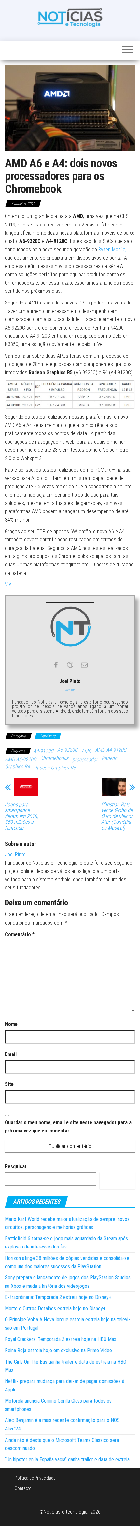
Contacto (23, 1488)
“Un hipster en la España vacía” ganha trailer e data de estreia (67, 1459)
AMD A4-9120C (110, 750)
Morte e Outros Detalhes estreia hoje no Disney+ (55, 1308)
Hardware (47, 736)
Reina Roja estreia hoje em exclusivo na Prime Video (58, 1350)
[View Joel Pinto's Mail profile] (84, 664)
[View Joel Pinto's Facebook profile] (55, 664)
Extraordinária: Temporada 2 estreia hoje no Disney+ (58, 1297)
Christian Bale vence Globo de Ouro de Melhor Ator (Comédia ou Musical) (117, 816)
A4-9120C (43, 751)
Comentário (20, 934)
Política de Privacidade (35, 1478)
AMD (86, 751)
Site (9, 1084)
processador (85, 760)
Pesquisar (16, 1166)
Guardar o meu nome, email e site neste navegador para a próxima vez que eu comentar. (68, 1126)
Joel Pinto (15, 854)
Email (11, 1054)
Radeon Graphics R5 (55, 768)
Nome (11, 1024)
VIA (8, 584)
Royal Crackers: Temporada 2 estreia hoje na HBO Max (60, 1339)
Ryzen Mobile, (112, 249)
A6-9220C (67, 750)
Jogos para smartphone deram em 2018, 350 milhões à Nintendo (21, 816)
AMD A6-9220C (20, 760)
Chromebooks (54, 758)
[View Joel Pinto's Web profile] (70, 664)
